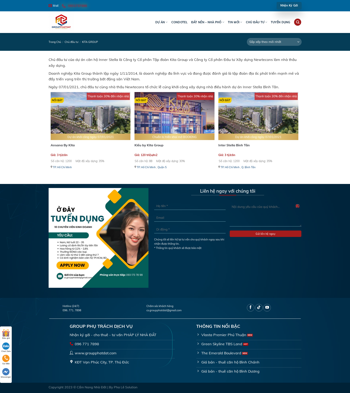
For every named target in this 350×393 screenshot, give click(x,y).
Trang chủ (55, 42)
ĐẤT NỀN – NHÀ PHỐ (206, 22)
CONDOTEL (179, 22)
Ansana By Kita (63, 145)
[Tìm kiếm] (297, 22)
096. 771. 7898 (72, 310)
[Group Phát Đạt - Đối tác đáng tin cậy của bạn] (69, 22)
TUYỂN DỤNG (280, 22)
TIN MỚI (233, 22)
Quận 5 (162, 167)
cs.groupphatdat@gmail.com (163, 310)
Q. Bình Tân (248, 167)
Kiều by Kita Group (148, 145)
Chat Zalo (6, 351)
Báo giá (6, 338)
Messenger (6, 377)
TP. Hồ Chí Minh (62, 167)
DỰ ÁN (160, 22)
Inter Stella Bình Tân (234, 145)
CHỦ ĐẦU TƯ (255, 22)
